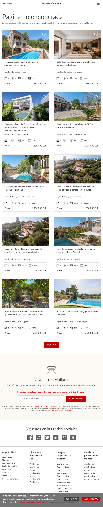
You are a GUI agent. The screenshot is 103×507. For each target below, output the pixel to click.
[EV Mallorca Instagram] (38, 437)
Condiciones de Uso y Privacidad (46, 406)
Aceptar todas (91, 499)
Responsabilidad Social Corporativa (9, 464)
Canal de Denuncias (10, 479)
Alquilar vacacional (91, 479)
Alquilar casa (35, 467)
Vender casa (34, 464)
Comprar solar (63, 479)
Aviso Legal (6, 469)
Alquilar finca (89, 467)
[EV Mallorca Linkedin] (55, 437)
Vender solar (35, 482)
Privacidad (6, 475)
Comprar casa (62, 464)
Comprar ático (63, 476)
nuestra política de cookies (31, 502)
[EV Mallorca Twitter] (47, 437)
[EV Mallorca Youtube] (73, 437)
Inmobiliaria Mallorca (7, 458)
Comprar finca (63, 467)
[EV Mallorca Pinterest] (64, 437)
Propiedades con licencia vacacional (64, 483)
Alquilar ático (89, 476)
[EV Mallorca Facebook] (30, 437)
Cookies (5, 472)
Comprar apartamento (62, 471)
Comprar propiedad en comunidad (65, 489)
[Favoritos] (44, 34)
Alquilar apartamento (35, 477)
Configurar (71, 499)
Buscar (51, 344)
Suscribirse (75, 398)
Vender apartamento (35, 471)
